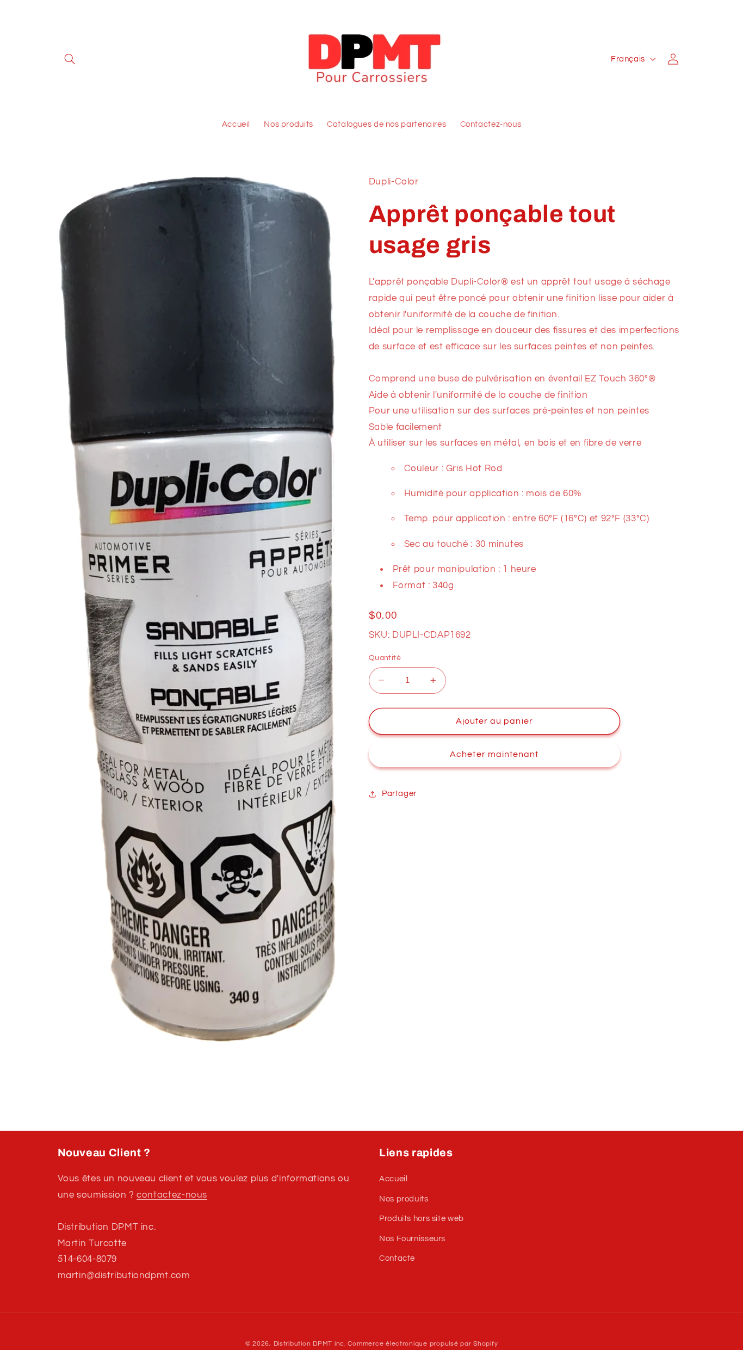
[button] (70, 58)
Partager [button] (399, 794)
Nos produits (404, 1199)
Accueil (393, 1179)
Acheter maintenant (494, 754)
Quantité (385, 658)
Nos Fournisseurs (412, 1239)
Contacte (397, 1258)
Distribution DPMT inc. (310, 1344)
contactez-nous (172, 1195)
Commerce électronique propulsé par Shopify (423, 1344)
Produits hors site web (421, 1219)
